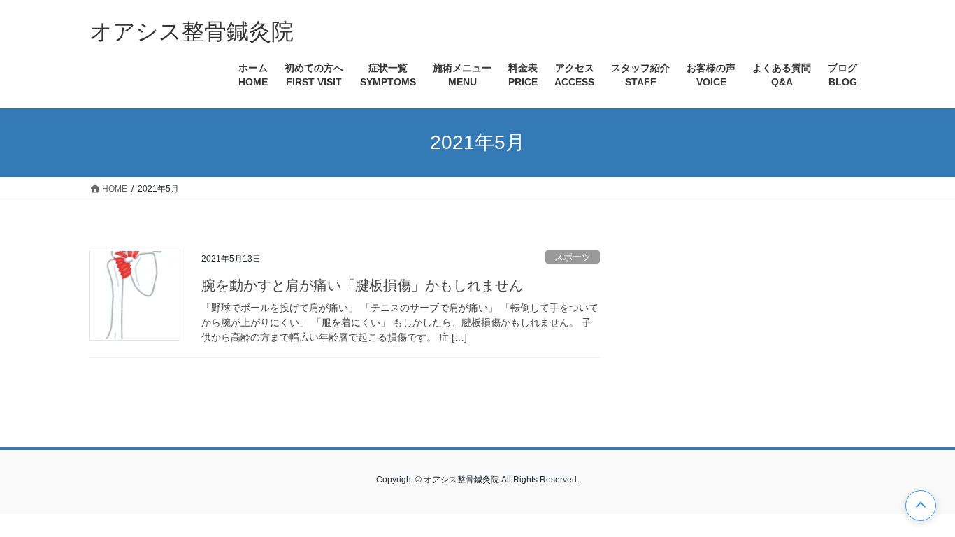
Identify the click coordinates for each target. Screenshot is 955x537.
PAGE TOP (920, 505)
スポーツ (572, 257)
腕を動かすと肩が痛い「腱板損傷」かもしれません (362, 285)
